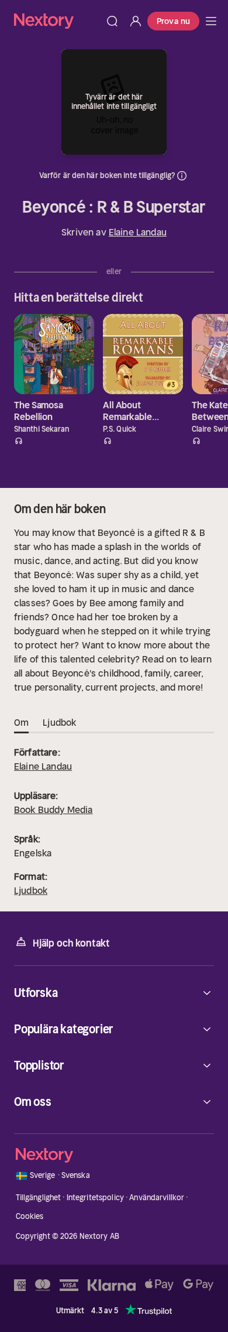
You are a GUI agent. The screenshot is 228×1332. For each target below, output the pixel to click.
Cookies (30, 1216)
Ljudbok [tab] (59, 722)
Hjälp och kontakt (71, 943)
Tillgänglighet (38, 1198)
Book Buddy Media (53, 809)
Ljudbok (30, 890)
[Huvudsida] (211, 21)
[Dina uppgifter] (182, 176)
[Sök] (112, 21)
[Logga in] (135, 21)
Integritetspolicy (95, 1198)
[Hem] (57, 20)
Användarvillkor (156, 1198)
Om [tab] (21, 722)
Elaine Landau (138, 232)
